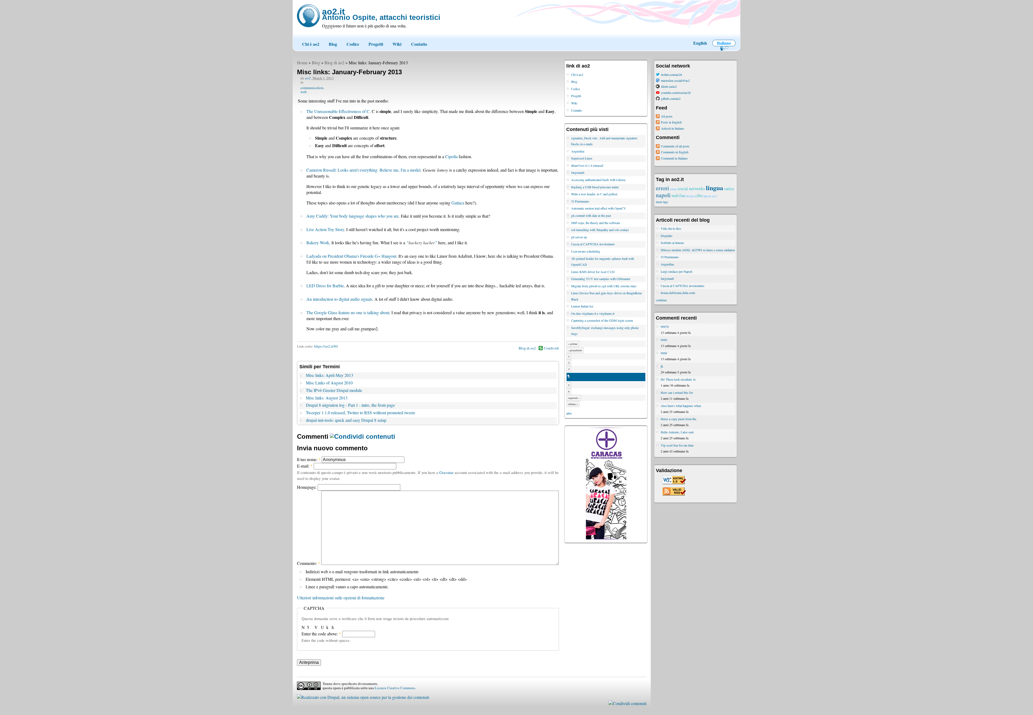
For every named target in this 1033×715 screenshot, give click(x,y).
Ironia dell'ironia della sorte (678, 293)
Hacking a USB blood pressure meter (595, 187)
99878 (665, 326)
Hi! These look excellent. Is (678, 379)
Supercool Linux (581, 158)
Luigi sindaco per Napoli (676, 271)
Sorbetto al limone (672, 242)
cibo (699, 195)
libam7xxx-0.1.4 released (587, 165)
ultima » (573, 404)
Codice (352, 44)
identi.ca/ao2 (669, 86)
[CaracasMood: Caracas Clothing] (606, 538)
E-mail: (305, 466)
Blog (333, 44)
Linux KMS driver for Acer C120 (592, 272)
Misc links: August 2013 (327, 398)
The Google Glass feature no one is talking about (347, 312)
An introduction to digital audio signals (339, 299)
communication (311, 87)
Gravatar (446, 472)
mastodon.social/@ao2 (675, 80)
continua (661, 300)
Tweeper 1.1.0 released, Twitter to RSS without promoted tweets (360, 412)
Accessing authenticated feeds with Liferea (598, 180)
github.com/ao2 (671, 98)
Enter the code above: (321, 633)
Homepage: (307, 487)
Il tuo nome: (309, 459)
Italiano (724, 43)
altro (569, 413)
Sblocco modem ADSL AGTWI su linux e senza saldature (698, 250)
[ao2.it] (308, 15)
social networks (691, 188)
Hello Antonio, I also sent (677, 432)
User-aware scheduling (585, 251)
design (690, 196)
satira (729, 188)
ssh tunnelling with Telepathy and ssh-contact (600, 230)
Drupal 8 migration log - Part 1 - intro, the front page (350, 405)
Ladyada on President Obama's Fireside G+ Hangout (351, 256)
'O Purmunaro (580, 201)
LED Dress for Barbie (325, 285)
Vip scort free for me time (677, 445)
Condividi (551, 348)
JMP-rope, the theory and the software (595, 223)
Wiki (396, 44)
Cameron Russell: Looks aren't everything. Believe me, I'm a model (363, 170)
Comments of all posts (675, 146)
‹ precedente (575, 350)
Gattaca (457, 203)
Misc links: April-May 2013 (329, 375)
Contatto (419, 44)
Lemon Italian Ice (582, 306)
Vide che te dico (671, 228)
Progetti (376, 44)
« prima (572, 344)
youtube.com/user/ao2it (676, 92)
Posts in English (671, 122)
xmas (673, 189)
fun (682, 195)
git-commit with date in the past (591, 215)
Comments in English (674, 152)
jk (662, 366)
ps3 (714, 196)
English (700, 43)
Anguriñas (578, 151)
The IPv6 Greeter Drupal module (334, 390)
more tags (662, 202)
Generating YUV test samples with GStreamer (600, 279)
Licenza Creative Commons (395, 687)
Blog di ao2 (334, 62)
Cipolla (451, 156)
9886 (664, 340)
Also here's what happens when (681, 405)
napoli (663, 195)
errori (662, 188)
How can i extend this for (677, 392)
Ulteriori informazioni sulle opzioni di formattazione (340, 597)
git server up (579, 237)
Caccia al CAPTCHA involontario (593, 244)
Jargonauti (577, 172)
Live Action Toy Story (325, 229)
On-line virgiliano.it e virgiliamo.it (592, 313)
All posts (667, 116)
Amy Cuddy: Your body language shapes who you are (352, 216)
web (303, 91)
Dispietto (666, 235)
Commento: (308, 563)
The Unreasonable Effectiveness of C (338, 111)
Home (302, 62)
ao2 (308, 78)
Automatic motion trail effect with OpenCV (598, 208)
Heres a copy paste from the (678, 419)
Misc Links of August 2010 (329, 382)
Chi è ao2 (310, 44)
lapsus (707, 196)
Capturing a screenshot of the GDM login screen (602, 320)
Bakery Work (317, 242)
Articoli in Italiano (672, 128)
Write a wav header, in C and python (594, 194)
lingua (714, 187)
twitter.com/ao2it (671, 74)
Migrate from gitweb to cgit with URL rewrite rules (603, 286)
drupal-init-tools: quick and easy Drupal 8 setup (346, 420)
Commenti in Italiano (674, 158)
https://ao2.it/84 (326, 346)
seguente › (573, 398)
